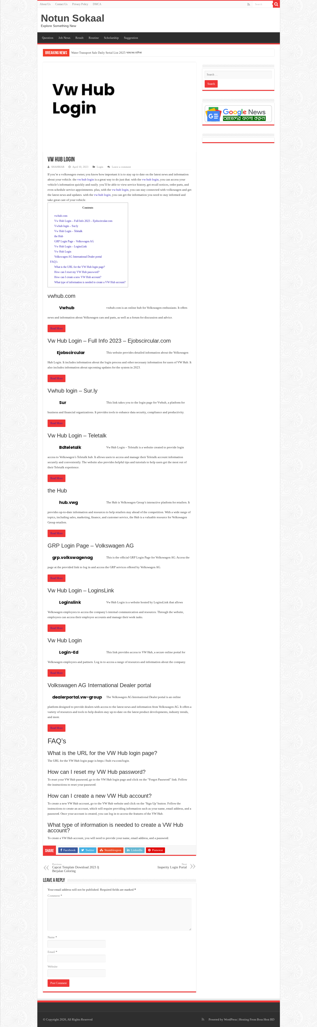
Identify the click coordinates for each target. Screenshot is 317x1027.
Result (79, 37)
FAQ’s (54, 261)
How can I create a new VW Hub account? (77, 277)
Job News (64, 37)
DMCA (97, 4)
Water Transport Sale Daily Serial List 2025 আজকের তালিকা (106, 52)
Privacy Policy (80, 4)
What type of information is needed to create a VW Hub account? (90, 282)
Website (53, 966)
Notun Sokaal (72, 18)
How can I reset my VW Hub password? (76, 272)
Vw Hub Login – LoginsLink (70, 246)
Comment (55, 895)
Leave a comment (121, 166)
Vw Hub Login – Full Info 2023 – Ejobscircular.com (83, 221)
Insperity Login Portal (172, 866)
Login (100, 166)
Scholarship (111, 37)
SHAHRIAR (57, 166)
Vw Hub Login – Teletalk (68, 231)
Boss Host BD (265, 1019)
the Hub (58, 236)
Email (52, 952)
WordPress (230, 1019)
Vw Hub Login (62, 251)
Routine (94, 37)
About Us (45, 4)
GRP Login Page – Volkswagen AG (74, 241)
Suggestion (131, 37)
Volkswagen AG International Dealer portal (78, 256)
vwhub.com (60, 215)
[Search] (276, 4)
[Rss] (248, 4)
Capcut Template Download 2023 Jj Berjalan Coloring (75, 868)
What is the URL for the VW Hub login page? (79, 267)
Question (47, 37)
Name (52, 937)
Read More (56, 328)
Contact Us (61, 4)
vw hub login (85, 179)
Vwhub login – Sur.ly (66, 226)
